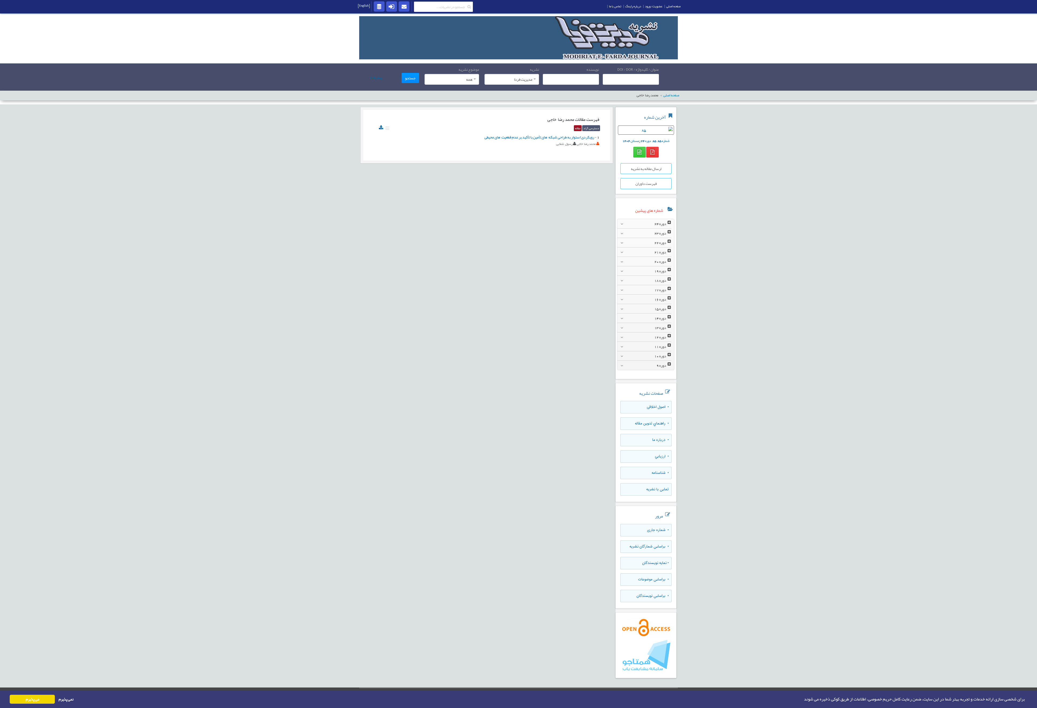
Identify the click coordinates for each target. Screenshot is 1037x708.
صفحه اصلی (673, 6)
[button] (802, 699)
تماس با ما (615, 6)
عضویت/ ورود (653, 6)
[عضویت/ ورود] (391, 6)
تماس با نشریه (657, 489)
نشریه (534, 69)
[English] (364, 5)
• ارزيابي (662, 456)
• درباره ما (660, 440)
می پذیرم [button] (32, 699)
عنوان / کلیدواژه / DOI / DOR (638, 69)
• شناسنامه (660, 473)
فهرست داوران (646, 183)
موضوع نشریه (469, 69)
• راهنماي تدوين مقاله (652, 424)
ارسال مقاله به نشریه (646, 168)
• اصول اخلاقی (658, 407)
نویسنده (593, 69)
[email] (404, 6)
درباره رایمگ (633, 6)
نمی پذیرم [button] (66, 699)
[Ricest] (379, 6)
